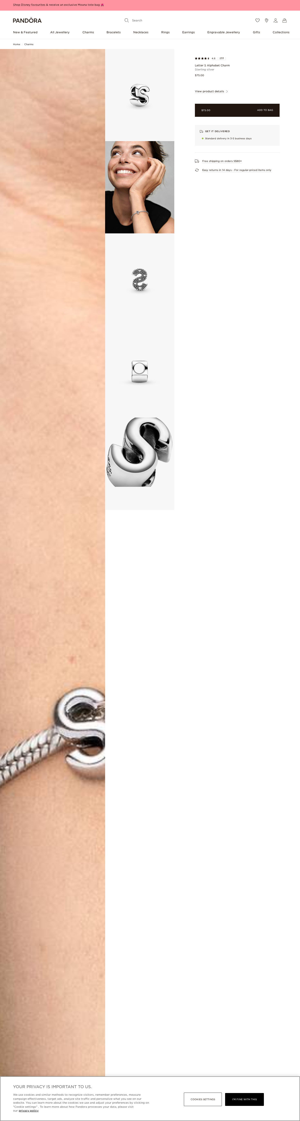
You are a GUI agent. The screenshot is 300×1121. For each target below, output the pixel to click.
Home (16, 44)
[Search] (127, 20)
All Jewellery (60, 32)
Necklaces (140, 32)
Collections (281, 32)
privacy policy (29, 1110)
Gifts (256, 32)
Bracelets (114, 32)
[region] (150, 1098)
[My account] (275, 20)
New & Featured (25, 32)
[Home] (27, 21)
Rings (165, 32)
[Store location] (266, 20)
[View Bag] (284, 20)
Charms (88, 32)
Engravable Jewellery (223, 32)
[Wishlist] (257, 20)
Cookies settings (203, 1099)
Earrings (188, 32)
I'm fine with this (244, 1099)
